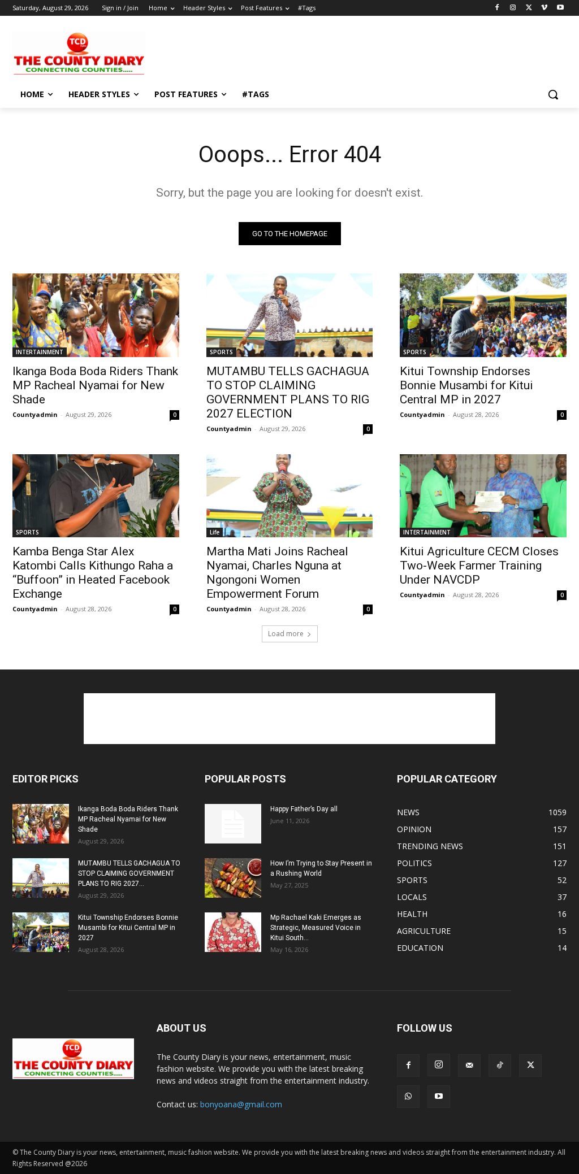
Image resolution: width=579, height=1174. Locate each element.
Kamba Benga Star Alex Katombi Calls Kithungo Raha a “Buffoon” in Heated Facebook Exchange (92, 573)
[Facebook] (497, 8)
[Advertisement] (277, 52)
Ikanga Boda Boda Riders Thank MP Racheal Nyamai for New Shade (95, 385)
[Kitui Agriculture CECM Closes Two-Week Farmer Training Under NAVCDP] (483, 495)
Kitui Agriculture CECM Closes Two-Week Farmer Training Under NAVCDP (479, 565)
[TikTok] (500, 1065)
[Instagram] (513, 8)
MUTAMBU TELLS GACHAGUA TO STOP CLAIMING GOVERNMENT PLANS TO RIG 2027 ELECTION (287, 392)
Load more (286, 633)
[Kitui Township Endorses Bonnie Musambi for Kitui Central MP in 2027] (483, 314)
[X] (528, 8)
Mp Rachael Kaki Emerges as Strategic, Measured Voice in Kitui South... (315, 928)
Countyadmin (35, 414)
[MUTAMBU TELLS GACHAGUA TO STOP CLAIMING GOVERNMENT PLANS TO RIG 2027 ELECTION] (289, 314)
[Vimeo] (544, 8)
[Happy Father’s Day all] (233, 823)
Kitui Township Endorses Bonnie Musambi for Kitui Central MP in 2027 (466, 385)
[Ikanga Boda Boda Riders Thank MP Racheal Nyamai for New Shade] (95, 314)
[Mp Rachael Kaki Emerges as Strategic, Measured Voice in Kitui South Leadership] (233, 932)
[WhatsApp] (408, 1096)
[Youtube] (560, 8)
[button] (553, 94)
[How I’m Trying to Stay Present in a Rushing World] (233, 878)
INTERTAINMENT (39, 352)
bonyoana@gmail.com (241, 1104)
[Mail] (469, 1065)
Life (214, 532)
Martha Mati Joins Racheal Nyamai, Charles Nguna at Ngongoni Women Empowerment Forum (277, 573)
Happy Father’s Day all (304, 809)
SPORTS (221, 352)
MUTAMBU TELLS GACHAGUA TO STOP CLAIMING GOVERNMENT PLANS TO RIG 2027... (129, 873)
